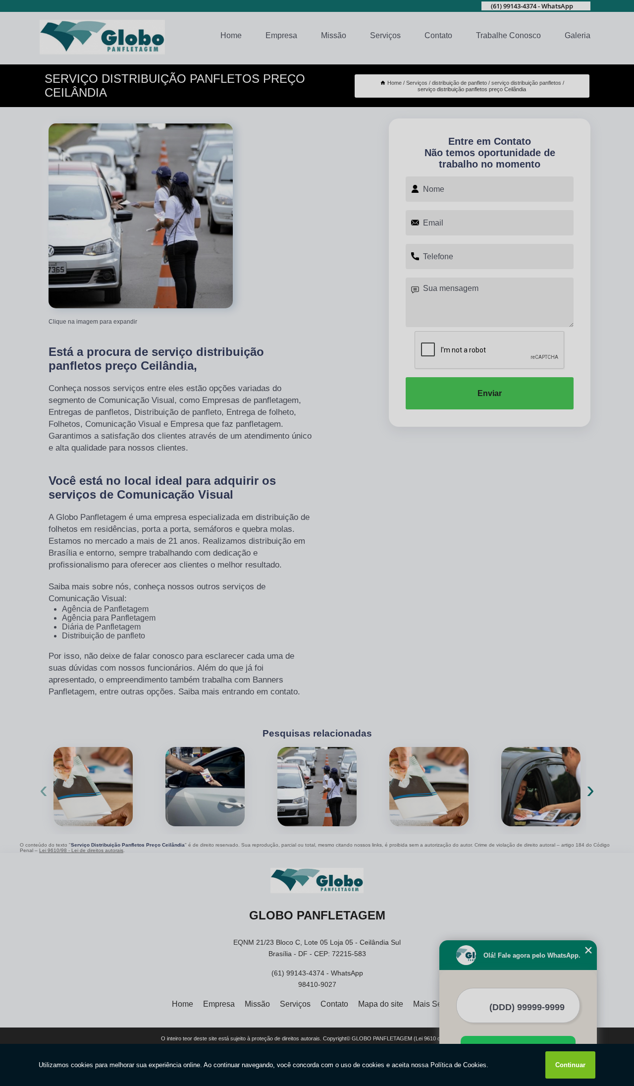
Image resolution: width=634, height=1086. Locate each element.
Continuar (570, 1065)
